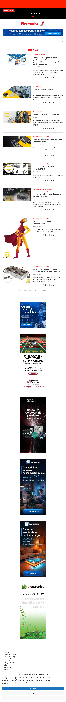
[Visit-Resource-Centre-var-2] (33, 29)
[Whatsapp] (39, 13)
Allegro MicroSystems (11, 663)
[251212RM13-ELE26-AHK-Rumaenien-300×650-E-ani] (33, 584)
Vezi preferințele (33, 698)
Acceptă (33, 688)
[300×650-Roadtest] (33, 398)
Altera (6, 665)
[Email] (36, 13)
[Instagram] (31, 13)
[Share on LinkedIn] (51, 77)
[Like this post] (43, 77)
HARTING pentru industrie (43, 89)
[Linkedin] (34, 13)
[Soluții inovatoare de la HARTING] (17, 117)
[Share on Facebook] (45, 77)
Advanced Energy (9, 657)
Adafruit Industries (10, 655)
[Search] (62, 41)
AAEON (6, 653)
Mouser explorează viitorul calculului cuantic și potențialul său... (20, 10)
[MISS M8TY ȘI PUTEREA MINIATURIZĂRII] (17, 238)
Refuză (33, 693)
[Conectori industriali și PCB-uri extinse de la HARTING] (17, 169)
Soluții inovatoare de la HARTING (46, 114)
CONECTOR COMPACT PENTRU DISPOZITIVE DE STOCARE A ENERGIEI (47, 270)
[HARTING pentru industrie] (17, 92)
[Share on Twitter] (47, 77)
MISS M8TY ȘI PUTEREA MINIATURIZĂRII (42, 222)
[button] (63, 674)
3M (5, 650)
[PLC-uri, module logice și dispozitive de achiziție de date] (17, 194)
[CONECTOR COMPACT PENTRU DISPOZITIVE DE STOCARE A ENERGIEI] (17, 274)
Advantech (7, 659)
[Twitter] (29, 13)
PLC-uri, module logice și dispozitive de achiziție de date (47, 195)
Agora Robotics (9, 661)
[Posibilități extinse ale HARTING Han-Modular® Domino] (17, 141)
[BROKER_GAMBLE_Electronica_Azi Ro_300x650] (33, 336)
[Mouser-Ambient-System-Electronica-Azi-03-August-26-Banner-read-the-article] (33, 522)
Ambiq (6, 669)
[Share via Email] (53, 77)
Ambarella (7, 667)
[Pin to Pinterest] (49, 77)
